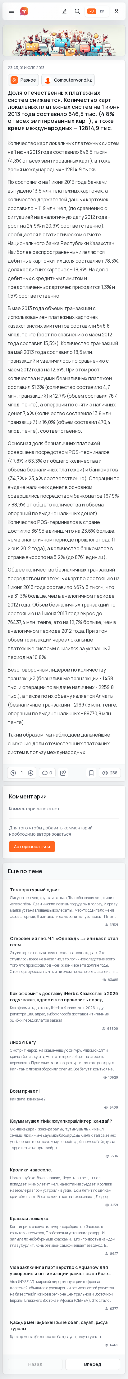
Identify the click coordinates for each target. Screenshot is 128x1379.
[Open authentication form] (116, 11)
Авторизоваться (32, 846)
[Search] (77, 11)
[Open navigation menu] (11, 11)
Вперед (92, 1364)
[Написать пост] (64, 11)
